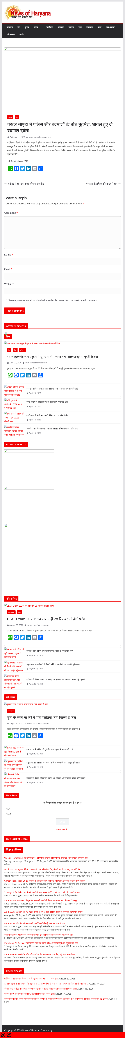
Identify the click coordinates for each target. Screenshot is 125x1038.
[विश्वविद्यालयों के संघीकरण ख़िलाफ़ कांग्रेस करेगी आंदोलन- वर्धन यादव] (14, 431)
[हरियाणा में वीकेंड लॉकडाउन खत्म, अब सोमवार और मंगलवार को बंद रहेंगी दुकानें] (14, 682)
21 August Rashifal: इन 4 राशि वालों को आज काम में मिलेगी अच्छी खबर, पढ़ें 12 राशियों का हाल (42, 892)
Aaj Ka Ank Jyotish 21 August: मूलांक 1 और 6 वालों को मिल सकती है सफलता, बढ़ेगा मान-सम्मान (43, 911)
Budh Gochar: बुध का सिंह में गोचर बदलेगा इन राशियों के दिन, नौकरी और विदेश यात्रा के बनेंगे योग (42, 869)
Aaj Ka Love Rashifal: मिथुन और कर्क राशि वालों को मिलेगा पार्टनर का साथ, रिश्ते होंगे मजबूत (40, 900)
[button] (39, 27)
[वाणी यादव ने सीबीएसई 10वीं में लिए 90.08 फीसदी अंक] (14, 417)
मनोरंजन (89, 27)
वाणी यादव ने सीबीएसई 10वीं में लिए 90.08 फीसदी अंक (47, 415)
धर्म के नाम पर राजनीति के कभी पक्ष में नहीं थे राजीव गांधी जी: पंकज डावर (31, 978)
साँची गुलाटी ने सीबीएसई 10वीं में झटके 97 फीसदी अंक (47, 401)
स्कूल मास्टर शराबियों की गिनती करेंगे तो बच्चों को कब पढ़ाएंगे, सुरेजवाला (53, 664)
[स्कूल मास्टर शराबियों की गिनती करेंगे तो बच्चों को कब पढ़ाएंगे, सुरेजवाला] (14, 666)
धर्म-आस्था (11, 34)
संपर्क (21, 34)
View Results (62, 829)
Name (8, 254)
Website (9, 284)
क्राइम (71, 27)
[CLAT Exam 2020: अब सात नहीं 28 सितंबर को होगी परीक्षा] (62, 606)
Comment (11, 212)
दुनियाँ (27, 27)
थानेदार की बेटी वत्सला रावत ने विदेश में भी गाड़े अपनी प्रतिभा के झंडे (52, 388)
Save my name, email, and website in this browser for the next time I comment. (53, 300)
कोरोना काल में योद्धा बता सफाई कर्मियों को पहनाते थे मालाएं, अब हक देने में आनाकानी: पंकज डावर (40, 988)
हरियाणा (10, 27)
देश (19, 27)
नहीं (9, 814)
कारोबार (61, 27)
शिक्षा (99, 27)
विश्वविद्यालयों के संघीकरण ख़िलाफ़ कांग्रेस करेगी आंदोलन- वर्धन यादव (53, 428)
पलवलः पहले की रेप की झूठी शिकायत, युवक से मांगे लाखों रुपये (50, 650)
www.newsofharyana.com (40, 137)
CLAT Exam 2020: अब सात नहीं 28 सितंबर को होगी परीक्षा (46, 618)
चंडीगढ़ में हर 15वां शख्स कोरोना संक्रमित (26, 183)
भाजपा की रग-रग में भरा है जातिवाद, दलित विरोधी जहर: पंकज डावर (29, 993)
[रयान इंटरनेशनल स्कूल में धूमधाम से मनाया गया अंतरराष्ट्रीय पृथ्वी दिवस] (62, 343)
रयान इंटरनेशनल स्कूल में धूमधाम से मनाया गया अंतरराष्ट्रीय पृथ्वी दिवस (52, 356)
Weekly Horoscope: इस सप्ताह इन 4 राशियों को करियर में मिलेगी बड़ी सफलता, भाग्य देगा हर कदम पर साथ (46, 857)
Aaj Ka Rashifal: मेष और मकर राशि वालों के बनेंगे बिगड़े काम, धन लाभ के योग (34, 923)
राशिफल (17, 849)
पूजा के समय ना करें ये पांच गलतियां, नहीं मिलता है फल (41, 717)
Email (8, 269)
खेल (80, 27)
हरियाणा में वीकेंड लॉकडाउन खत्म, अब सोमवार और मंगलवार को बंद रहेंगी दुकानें (56, 679)
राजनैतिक (49, 27)
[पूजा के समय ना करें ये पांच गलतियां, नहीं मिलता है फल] (62, 704)
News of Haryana (30, 1030)
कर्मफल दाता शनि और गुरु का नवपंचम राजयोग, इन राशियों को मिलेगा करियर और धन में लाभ (38, 934)
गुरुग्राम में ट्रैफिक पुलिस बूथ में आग (101, 183)
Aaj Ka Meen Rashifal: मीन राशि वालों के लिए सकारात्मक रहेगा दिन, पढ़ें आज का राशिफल (39, 954)
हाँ (9, 809)
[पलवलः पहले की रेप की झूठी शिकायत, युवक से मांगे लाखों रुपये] (14, 653)
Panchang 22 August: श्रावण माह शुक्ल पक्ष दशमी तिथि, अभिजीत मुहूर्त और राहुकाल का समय (41, 943)
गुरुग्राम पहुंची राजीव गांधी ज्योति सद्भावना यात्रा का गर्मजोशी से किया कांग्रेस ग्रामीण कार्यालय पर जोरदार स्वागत (46, 983)
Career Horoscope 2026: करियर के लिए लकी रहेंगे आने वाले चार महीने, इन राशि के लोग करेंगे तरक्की (44, 880)
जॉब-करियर (110, 27)
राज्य (36, 27)
